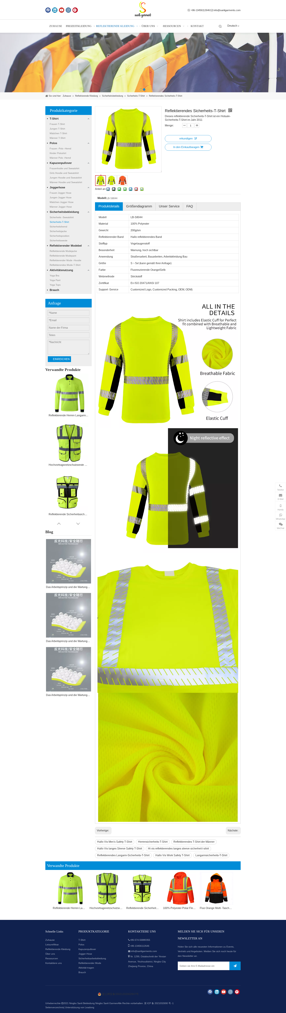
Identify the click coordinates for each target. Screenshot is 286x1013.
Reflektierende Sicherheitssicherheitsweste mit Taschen (68, 514)
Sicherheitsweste (58, 240)
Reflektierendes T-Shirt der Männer (194, 841)
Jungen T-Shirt (57, 128)
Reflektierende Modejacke (63, 251)
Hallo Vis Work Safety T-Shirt (172, 855)
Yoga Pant (55, 280)
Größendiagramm (139, 206)
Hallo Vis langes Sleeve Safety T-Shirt (119, 848)
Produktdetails (108, 206)
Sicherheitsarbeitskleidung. (92, 958)
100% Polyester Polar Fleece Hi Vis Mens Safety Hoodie (179, 908)
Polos (53, 143)
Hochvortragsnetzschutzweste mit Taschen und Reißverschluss (68, 464)
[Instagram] (68, 10)
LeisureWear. (52, 944)
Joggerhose (57, 187)
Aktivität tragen (86, 967)
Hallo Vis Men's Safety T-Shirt (114, 841)
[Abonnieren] (235, 966)
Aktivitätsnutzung (61, 270)
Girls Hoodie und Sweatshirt (64, 173)
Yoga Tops (55, 284)
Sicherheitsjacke (58, 231)
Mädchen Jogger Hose (61, 202)
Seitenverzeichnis (54, 1007)
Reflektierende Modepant (63, 255)
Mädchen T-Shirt (58, 133)
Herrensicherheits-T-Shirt (152, 841)
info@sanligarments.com (227, 10)
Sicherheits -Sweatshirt (62, 217)
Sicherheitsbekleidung (64, 212)
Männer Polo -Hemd (60, 157)
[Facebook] (48, 10)
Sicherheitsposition (59, 236)
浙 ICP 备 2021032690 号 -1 (159, 1003)
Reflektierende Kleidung (57, 949)
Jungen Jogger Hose (61, 197)
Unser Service (169, 206)
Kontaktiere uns (53, 963)
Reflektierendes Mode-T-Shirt (65, 265)
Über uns (50, 953)
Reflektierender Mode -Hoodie (65, 260)
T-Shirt (54, 118)
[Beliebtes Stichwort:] (220, 26)
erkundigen (186, 138)
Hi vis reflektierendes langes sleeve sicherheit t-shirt (178, 848)
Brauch (54, 290)
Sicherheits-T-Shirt (59, 222)
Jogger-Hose (85, 953)
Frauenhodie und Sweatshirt (64, 168)
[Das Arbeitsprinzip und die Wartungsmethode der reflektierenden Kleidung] (68, 561)
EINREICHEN (61, 359)
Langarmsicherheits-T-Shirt (211, 855)
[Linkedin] (54, 10)
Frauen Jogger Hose (60, 193)
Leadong (89, 1007)
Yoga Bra (54, 275)
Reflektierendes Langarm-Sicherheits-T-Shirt (123, 855)
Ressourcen (51, 958)
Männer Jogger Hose (61, 206)
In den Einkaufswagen (186, 147)
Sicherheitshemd (58, 226)
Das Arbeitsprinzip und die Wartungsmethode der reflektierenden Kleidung (68, 587)
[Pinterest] (75, 10)
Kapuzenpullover (61, 163)
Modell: (102, 198)
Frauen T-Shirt (57, 124)
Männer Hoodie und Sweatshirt (66, 182)
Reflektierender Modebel (66, 245)
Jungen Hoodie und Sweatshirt (66, 177)
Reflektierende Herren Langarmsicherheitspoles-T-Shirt (68, 415)
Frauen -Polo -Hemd (60, 148)
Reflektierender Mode (89, 963)
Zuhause (50, 940)
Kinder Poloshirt (58, 153)
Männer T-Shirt (57, 138)
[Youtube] (61, 10)
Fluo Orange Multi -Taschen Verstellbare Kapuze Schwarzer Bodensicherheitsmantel (216, 908)
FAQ (189, 206)
